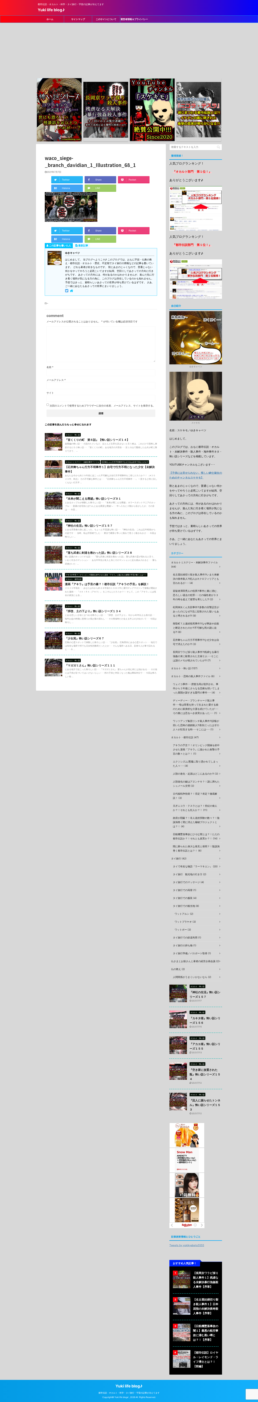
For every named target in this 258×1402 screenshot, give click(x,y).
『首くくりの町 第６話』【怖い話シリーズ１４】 (97, 439)
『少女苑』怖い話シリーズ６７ (84, 638)
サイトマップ (78, 19)
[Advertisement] (129, 49)
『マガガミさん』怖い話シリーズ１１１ (90, 665)
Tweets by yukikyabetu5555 (186, 1245)
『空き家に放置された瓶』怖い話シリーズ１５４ (205, 1074)
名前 (50, 367)
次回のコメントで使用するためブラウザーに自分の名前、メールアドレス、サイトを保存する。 (102, 405)
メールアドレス (56, 379)
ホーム (50, 19)
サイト (50, 392)
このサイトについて (106, 19)
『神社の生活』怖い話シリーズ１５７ (89, 525)
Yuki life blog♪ (51, 10)
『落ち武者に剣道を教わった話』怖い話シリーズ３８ (98, 552)
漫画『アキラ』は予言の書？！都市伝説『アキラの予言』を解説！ (107, 584)
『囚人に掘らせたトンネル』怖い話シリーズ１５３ (205, 1105)
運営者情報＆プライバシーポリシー (134, 20)
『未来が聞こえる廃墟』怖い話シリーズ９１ (93, 498)
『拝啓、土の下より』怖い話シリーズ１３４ (93, 611)
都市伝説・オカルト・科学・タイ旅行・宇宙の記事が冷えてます (129, 1392)
